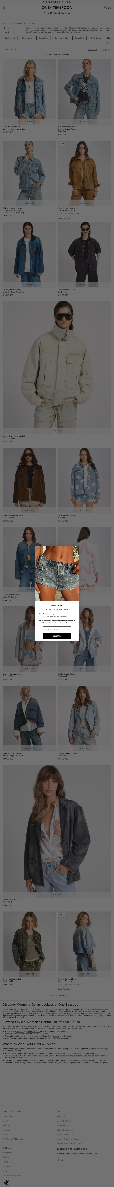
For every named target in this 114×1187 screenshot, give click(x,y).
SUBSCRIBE (57, 636)
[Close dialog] (75, 549)
